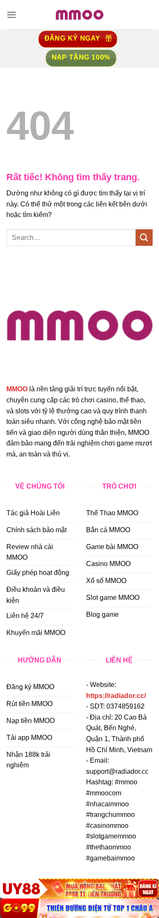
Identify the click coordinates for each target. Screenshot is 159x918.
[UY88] (79, 888)
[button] (11, 14)
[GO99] (79, 908)
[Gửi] (144, 237)
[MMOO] (79, 15)
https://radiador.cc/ (116, 695)
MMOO (17, 389)
